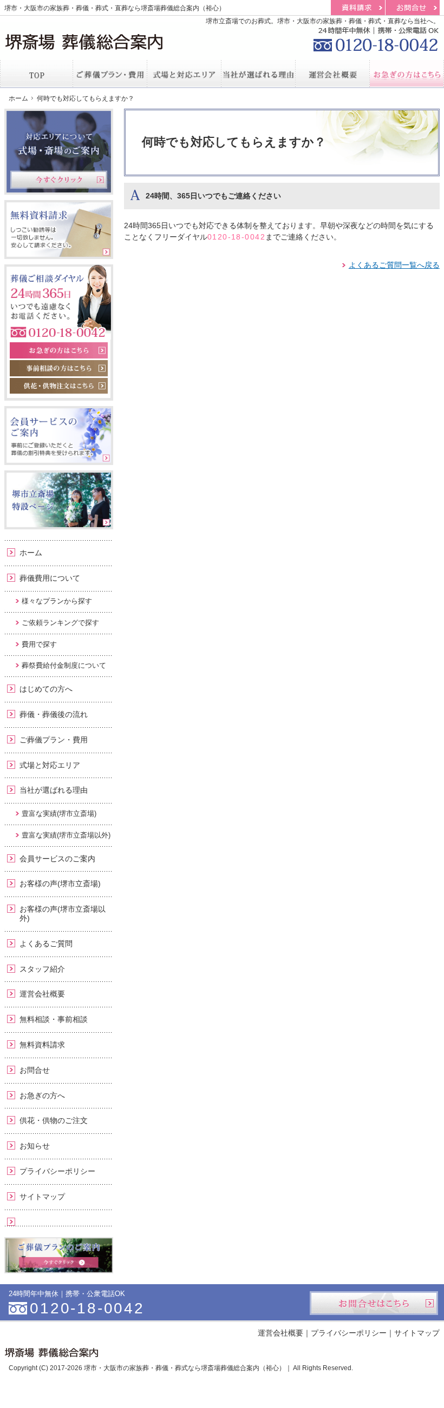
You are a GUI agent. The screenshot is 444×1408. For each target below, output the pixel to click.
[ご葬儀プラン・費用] (110, 73)
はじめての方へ (46, 689)
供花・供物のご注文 (53, 1120)
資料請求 (358, 7)
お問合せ (34, 1070)
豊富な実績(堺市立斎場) (59, 813)
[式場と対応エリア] (184, 73)
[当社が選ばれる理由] (258, 73)
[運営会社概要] (333, 73)
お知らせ (34, 1145)
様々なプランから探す (57, 601)
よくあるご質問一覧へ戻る (394, 265)
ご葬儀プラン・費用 (53, 739)
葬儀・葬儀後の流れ (53, 714)
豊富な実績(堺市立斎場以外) (66, 835)
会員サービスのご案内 (57, 858)
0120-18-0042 (236, 237)
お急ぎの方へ (42, 1095)
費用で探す (39, 644)
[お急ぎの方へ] (407, 73)
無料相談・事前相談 (53, 1019)
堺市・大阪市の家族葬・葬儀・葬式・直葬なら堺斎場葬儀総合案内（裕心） (114, 8)
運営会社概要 (42, 993)
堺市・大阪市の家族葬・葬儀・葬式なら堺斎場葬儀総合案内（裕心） (184, 1368)
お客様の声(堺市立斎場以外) (62, 913)
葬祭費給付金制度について (64, 665)
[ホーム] (36, 73)
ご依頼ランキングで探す (60, 623)
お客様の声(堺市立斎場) (60, 883)
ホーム (30, 552)
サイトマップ (42, 1196)
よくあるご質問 (46, 943)
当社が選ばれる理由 (53, 790)
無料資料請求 (42, 1044)
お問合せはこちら (374, 1303)
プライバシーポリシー (57, 1171)
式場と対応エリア (49, 765)
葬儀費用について (49, 578)
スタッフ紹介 (42, 969)
